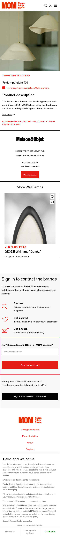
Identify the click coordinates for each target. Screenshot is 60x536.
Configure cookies (30, 429)
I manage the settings (30, 531)
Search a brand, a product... (45, 5)
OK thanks (50, 531)
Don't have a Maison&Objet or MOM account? (27, 345)
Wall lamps (39, 121)
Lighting (7, 121)
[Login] (50, 6)
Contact (30, 449)
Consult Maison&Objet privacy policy (17, 521)
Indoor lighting (22, 121)
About (30, 442)
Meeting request (30, 175)
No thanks (10, 531)
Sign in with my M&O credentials (30, 396)
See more (7, 114)
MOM (13, 5)
